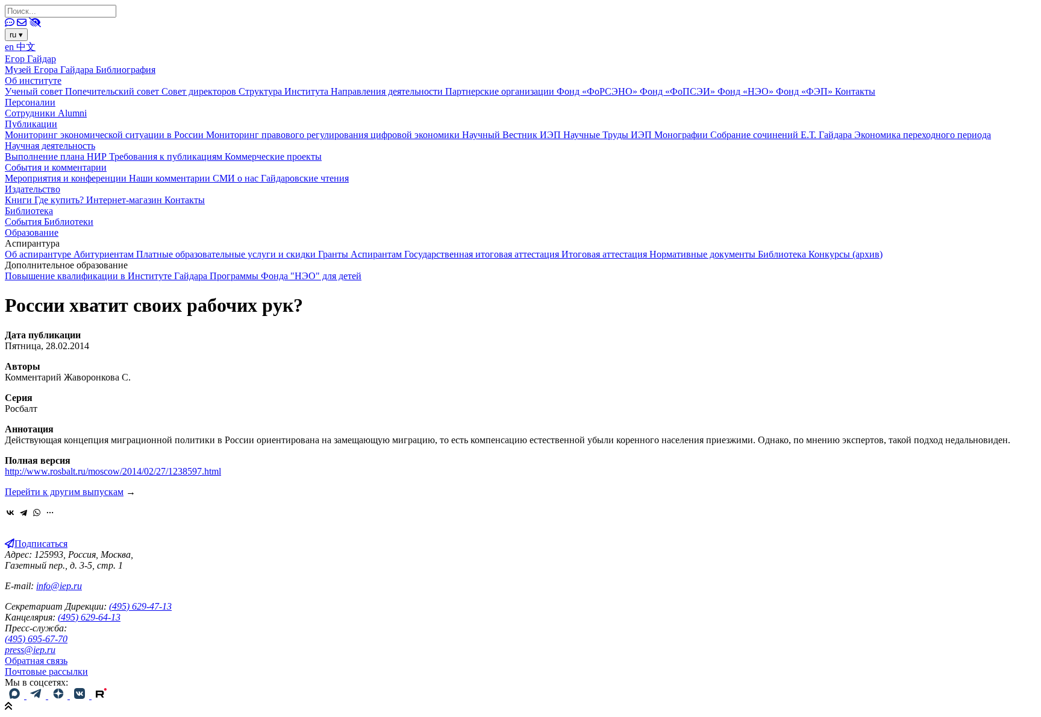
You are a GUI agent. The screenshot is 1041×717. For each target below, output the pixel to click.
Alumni (72, 113)
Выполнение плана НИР (57, 156)
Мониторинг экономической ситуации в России (105, 135)
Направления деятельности (388, 91)
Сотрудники (31, 113)
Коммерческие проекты (273, 156)
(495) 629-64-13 (89, 617)
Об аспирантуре (39, 254)
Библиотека (29, 211)
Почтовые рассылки (46, 671)
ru (16, 34)
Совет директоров (200, 91)
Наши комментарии (171, 178)
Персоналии (30, 102)
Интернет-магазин (125, 200)
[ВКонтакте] (10, 512)
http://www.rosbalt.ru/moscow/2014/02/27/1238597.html (113, 471)
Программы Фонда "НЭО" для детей (285, 276)
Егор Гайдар (30, 59)
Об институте (33, 80)
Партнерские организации (501, 91)
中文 (26, 47)
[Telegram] (23, 512)
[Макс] (16, 695)
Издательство (32, 189)
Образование (31, 232)
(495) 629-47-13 (140, 606)
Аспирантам (377, 254)
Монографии (682, 135)
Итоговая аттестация (605, 254)
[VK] (81, 695)
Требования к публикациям (167, 156)
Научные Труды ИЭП (608, 135)
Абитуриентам (104, 254)
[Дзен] (59, 695)
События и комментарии (56, 167)
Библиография (125, 70)
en (10, 47)
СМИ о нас (237, 178)
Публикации (31, 124)
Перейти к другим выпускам (64, 492)
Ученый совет (35, 91)
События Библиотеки (49, 221)
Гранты (334, 254)
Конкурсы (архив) (845, 254)
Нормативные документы (703, 254)
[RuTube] (101, 695)
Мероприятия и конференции (67, 178)
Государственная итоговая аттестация (482, 254)
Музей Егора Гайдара (50, 70)
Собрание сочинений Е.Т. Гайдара (782, 135)
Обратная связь (36, 660)
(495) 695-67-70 (36, 639)
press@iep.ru (30, 650)
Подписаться (40, 544)
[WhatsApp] (36, 512)
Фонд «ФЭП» (805, 91)
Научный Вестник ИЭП (512, 135)
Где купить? (60, 200)
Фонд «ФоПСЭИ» (678, 91)
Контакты (855, 91)
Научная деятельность (50, 146)
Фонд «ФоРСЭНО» (598, 91)
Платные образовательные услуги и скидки (227, 254)
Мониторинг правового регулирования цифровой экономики (334, 135)
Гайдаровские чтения (305, 178)
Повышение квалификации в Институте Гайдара (107, 276)
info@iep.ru (59, 586)
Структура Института (285, 91)
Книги (19, 200)
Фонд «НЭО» (746, 91)
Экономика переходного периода (922, 135)
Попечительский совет (113, 91)
